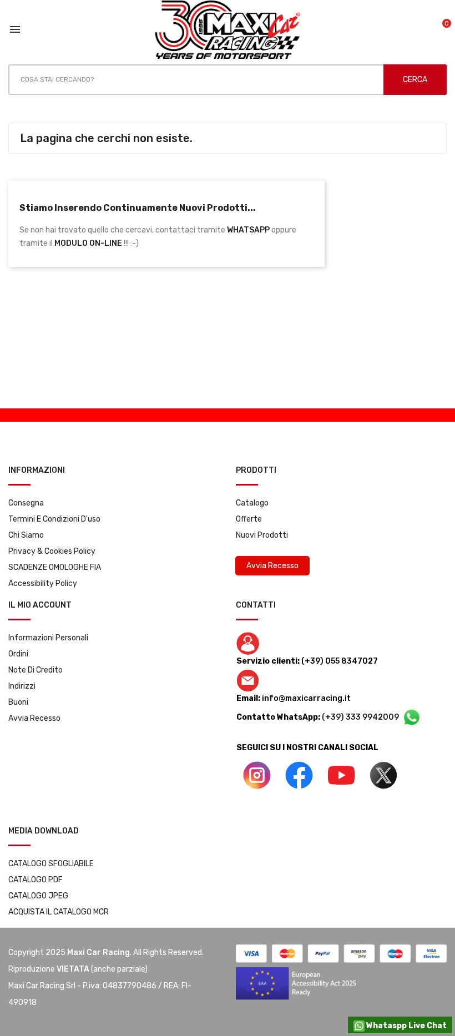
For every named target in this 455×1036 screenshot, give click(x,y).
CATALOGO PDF (35, 880)
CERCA (415, 79)
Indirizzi (22, 686)
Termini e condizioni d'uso (54, 519)
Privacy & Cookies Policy (51, 551)
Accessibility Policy (42, 583)
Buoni (18, 702)
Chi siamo (26, 535)
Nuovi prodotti (262, 535)
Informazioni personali (48, 638)
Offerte (249, 519)
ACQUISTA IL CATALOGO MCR (58, 912)
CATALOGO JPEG (38, 896)
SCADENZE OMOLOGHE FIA (54, 567)
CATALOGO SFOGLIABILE (51, 863)
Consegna (26, 503)
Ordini (18, 654)
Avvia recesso (34, 718)
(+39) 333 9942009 (361, 717)
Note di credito (35, 670)
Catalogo (252, 503)
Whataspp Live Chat (406, 1025)
